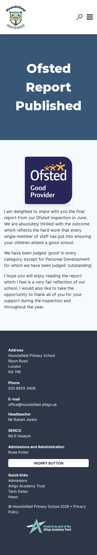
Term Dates (18, 491)
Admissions (17, 480)
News (13, 497)
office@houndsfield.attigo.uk (32, 404)
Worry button (48, 463)
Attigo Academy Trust (26, 486)
